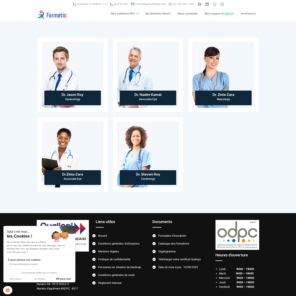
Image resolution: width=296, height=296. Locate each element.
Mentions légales (108, 251)
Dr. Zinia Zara (223, 95)
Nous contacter (188, 13)
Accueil (102, 235)
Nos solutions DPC (123, 13)
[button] (7, 290)
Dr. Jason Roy (73, 95)
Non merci (15, 278)
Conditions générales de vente (116, 275)
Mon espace (219, 14)
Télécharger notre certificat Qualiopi (179, 259)
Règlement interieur (110, 283)
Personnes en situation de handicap (119, 267)
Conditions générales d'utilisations (119, 243)
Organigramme (167, 251)
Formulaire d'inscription (172, 235)
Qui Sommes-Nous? (158, 13)
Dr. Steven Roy (148, 174)
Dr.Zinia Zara (72, 174)
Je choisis (39, 278)
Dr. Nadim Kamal (148, 95)
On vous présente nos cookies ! (24, 264)
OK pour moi (63, 278)
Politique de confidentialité (114, 259)
